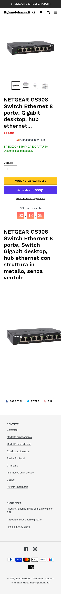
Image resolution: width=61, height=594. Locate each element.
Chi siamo (12, 465)
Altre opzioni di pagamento (30, 198)
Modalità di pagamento (19, 436)
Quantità (8, 162)
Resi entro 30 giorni (19, 526)
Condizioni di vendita (18, 451)
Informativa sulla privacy (20, 472)
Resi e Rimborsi (16, 458)
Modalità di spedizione (19, 444)
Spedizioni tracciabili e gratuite (25, 519)
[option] (16, 85)
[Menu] (55, 12)
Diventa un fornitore (17, 486)
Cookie (11, 479)
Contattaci (12, 429)
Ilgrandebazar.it (23, 578)
